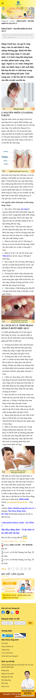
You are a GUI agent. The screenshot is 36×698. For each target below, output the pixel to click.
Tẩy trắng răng (6, 680)
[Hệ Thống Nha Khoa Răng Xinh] (18, 3)
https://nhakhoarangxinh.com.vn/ (21, 508)
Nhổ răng (4, 683)
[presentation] (2, 589)
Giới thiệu (4, 643)
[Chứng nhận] (7, 636)
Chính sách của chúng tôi (9, 656)
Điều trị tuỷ (5, 686)
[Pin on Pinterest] (25, 568)
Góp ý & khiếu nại (7, 646)
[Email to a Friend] (21, 568)
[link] (13, 541)
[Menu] (2, 3)
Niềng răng (5, 670)
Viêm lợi (5, 256)
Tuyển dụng (5, 650)
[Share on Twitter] (17, 568)
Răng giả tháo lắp (7, 677)
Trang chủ (4, 21)
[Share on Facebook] (13, 568)
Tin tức (12, 21)
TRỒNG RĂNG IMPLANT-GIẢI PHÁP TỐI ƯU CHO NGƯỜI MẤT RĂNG (17, 666)
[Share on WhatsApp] (9, 568)
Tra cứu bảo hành (7, 653)
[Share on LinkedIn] (29, 568)
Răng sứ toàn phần (7, 674)
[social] (3, 612)
